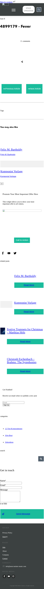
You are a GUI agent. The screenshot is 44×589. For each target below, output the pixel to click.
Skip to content (6, 2)
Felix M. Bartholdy (11, 149)
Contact (5, 558)
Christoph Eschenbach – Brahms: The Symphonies (21, 361)
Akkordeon (9, 442)
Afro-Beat (8, 435)
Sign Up (6, 405)
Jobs (3, 547)
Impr (4, 537)
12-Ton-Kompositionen (13, 429)
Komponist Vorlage (11, 171)
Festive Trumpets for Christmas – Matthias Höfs (25, 331)
